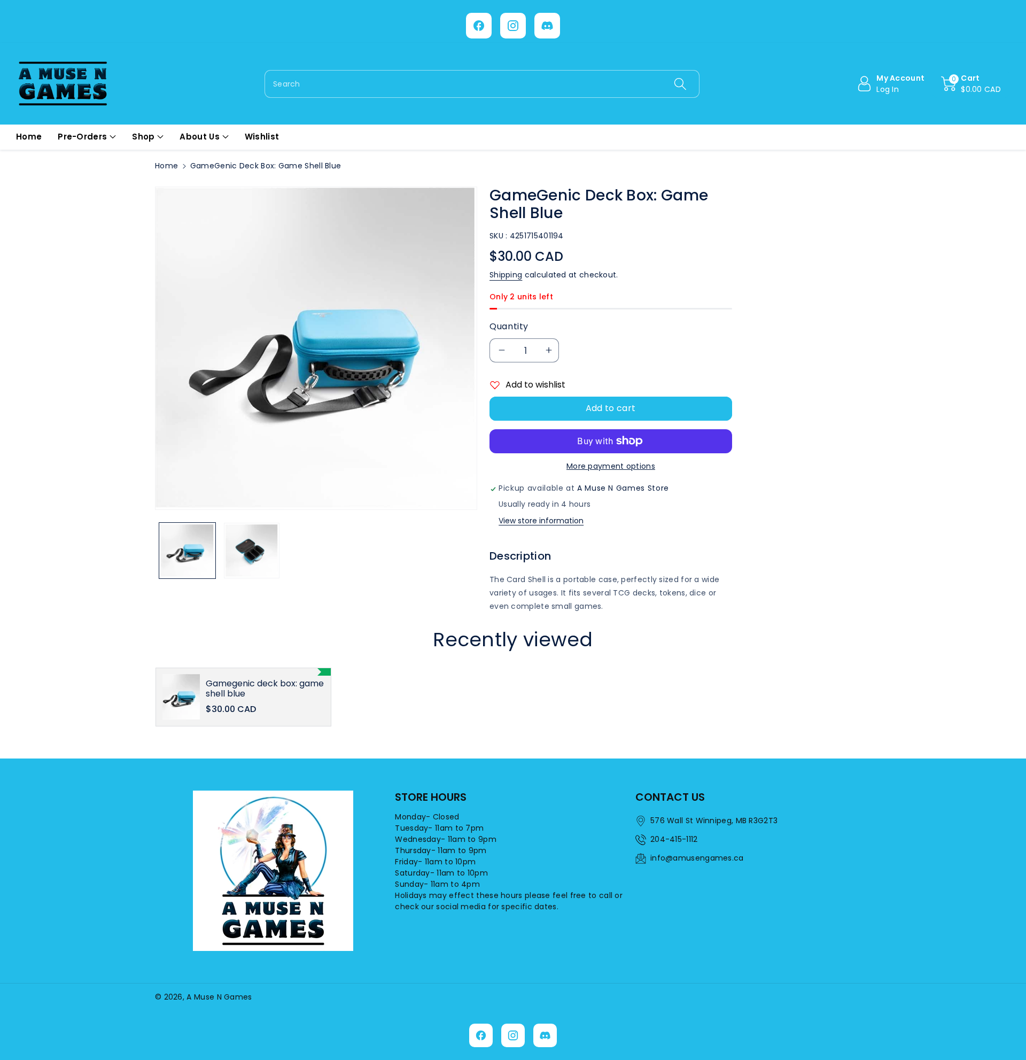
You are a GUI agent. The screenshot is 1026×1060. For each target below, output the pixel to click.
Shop (143, 136)
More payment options (610, 466)
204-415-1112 (674, 839)
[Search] (679, 84)
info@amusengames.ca (697, 858)
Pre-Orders (82, 136)
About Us (199, 136)
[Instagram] (513, 25)
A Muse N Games (219, 997)
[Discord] (547, 25)
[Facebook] (479, 25)
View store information (541, 520)
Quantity (508, 326)
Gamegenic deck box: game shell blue (265, 688)
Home (166, 165)
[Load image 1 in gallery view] (187, 551)
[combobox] (482, 84)
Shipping (505, 274)
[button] (971, 84)
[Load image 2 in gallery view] (252, 551)
